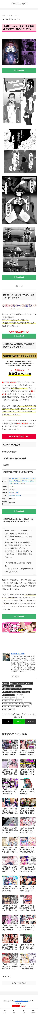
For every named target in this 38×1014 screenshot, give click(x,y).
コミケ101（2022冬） (18, 683)
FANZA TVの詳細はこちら (19, 436)
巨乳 (13, 478)
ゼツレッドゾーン (14, 492)
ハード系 (30, 481)
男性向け (18, 481)
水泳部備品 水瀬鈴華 (15, 495)
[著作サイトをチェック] (12, 676)
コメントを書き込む (19, 983)
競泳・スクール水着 (21, 478)
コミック (11, 486)
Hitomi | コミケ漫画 (22, 1001)
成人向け (24, 481)
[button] (30, 721)
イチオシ (22, 483)
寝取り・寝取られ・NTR (10, 689)
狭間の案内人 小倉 (17, 654)
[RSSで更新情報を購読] (18, 676)
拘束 (10, 478)
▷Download (19, 70)
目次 (17, 286)
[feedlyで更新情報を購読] (15, 676)
